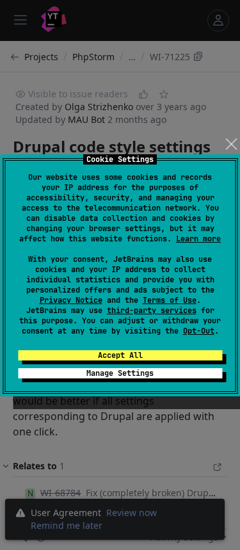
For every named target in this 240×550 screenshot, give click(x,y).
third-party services (151, 310)
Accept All (120, 355)
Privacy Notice (71, 300)
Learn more (198, 239)
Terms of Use (169, 300)
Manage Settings (120, 373)
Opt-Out (198, 331)
